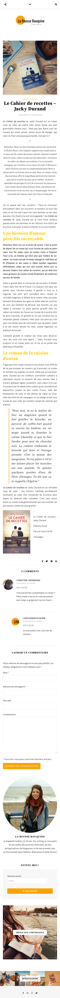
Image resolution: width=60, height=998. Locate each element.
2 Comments (36, 115)
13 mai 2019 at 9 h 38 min (32, 621)
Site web (7, 700)
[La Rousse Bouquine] (30, 20)
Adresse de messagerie (15, 686)
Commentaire (9, 714)
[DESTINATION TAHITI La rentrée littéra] (52, 978)
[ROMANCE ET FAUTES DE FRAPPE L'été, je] (7, 978)
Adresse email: (14, 876)
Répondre (22, 587)
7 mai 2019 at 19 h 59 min (25, 583)
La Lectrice (30, 99)
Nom (6, 672)
